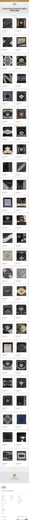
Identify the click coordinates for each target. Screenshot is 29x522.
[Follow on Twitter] (3, 516)
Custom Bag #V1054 (4, 245)
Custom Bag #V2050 (4, 68)
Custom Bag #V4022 (4, 372)
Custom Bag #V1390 (4, 317)
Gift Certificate (3, 513)
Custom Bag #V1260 (18, 444)
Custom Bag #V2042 (18, 192)
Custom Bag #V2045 (4, 121)
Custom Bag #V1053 (4, 280)
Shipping (19, 497)
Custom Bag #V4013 (4, 227)
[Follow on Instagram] (5, 516)
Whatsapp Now (12, 497)
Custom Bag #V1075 (18, 426)
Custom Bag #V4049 (18, 227)
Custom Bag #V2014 (4, 463)
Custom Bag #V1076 (4, 426)
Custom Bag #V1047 (4, 49)
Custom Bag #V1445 (4, 174)
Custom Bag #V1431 (4, 192)
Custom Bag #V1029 (4, 30)
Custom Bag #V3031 (18, 372)
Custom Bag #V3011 (18, 298)
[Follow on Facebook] (1, 516)
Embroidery (2, 497)
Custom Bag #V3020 (18, 463)
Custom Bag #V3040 (18, 121)
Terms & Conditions (20, 500)
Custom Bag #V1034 (4, 444)
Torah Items (2, 504)
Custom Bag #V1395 (4, 103)
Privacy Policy (19, 501)
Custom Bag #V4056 (18, 68)
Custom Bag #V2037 (18, 280)
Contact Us (11, 500)
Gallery (2, 512)
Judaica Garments (3, 500)
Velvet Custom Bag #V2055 (19, 156)
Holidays (2, 505)
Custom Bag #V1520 (18, 245)
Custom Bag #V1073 (18, 103)
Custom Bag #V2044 (4, 390)
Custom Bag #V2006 (18, 390)
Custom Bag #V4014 (18, 317)
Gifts (1, 501)
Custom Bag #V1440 (18, 174)
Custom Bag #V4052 (18, 30)
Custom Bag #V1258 (18, 49)
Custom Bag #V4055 (4, 156)
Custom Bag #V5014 (4, 298)
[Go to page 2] (16, 468)
